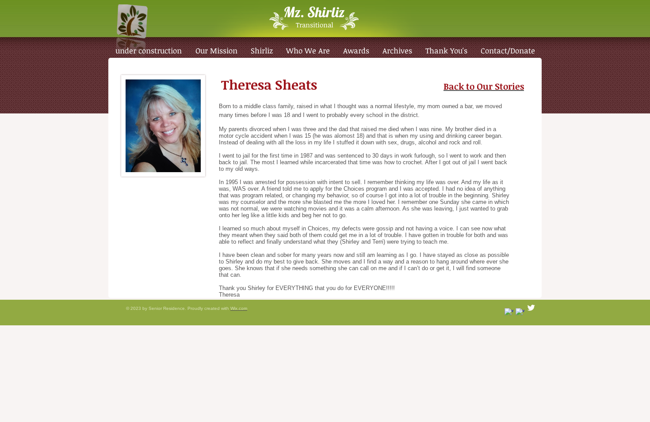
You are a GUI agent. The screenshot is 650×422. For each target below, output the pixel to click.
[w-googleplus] (509, 312)
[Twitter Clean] (531, 307)
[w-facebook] (520, 312)
